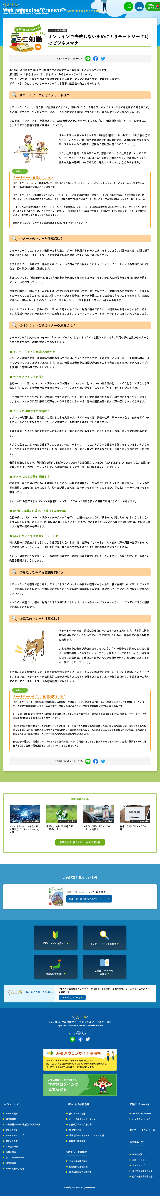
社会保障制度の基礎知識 (80, 1172)
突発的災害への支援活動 (80, 1124)
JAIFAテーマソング (15, 1135)
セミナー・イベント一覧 (142, 1130)
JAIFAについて (11, 1104)
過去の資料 (11, 1163)
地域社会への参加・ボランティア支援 (86, 1135)
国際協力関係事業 (77, 1141)
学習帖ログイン (152, 6)
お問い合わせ (138, 1160)
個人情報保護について (142, 1171)
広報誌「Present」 (140, 1104)
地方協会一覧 (137, 1142)
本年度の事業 (12, 1147)
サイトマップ (138, 1165)
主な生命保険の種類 (78, 1161)
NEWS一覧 (137, 1154)
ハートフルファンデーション (82, 1119)
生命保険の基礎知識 (78, 1167)
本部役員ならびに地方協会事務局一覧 (23, 1124)
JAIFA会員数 (12, 1141)
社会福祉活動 (75, 1130)
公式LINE (128, 6)
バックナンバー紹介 (141, 1119)
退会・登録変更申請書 (142, 1176)
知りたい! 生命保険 (76, 1152)
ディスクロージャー (15, 1158)
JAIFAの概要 (12, 1114)
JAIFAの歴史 (12, 1130)
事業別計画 (11, 1152)
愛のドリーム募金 (77, 1114)
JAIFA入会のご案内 (15, 1169)
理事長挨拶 (11, 1119)
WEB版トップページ (141, 1114)
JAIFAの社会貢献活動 (77, 1104)
